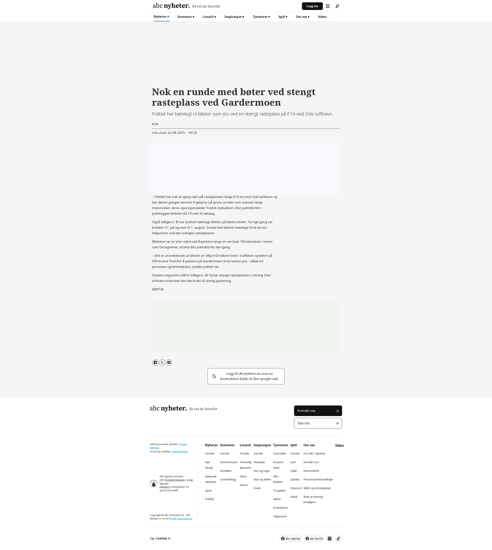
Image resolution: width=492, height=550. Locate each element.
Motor (244, 485)
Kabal (293, 496)
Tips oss (303, 423)
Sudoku (295, 479)
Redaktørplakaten (175, 480)
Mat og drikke (262, 479)
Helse (243, 476)
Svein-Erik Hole (180, 451)
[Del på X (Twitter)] (162, 362)
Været (277, 499)
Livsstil (208, 17)
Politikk (209, 499)
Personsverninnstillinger (318, 479)
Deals (257, 488)
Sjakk (293, 471)
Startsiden (279, 453)
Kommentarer (229, 462)
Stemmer (184, 17)
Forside (209, 453)
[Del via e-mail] (169, 362)
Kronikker (226, 471)
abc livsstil (316, 538)
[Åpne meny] (327, 6)
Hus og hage (261, 471)
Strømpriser (280, 507)
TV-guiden (279, 490)
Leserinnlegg (228, 479)
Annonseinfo (311, 471)
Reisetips (259, 462)
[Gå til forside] (226, 6)
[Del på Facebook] (155, 362)
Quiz (293, 462)
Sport (208, 490)
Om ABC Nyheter (314, 453)
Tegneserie (280, 516)
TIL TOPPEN (158, 538)
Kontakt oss (306, 410)
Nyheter (160, 16)
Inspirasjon (233, 17)
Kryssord (295, 488)
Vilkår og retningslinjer (317, 488)
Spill (281, 17)
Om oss (301, 17)
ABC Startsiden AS (182, 518)
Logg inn (312, 6)
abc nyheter (293, 538)
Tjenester (260, 17)
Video (322, 17)
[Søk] (337, 6)
